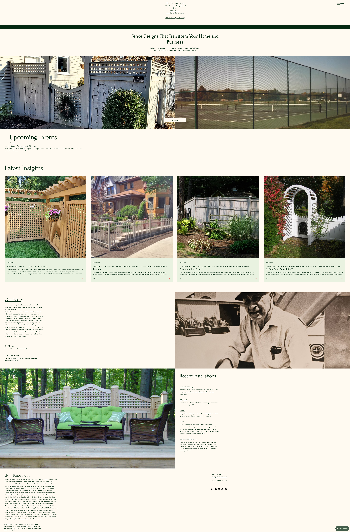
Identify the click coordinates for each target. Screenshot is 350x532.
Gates (182, 421)
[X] (222, 489)
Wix (14, 530)
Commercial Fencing (188, 439)
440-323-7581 (175, 10)
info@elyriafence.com (175, 13)
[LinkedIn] (212, 489)
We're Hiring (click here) (175, 18)
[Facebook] (215, 489)
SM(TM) (181, 3)
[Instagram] (219, 489)
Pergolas (183, 399)
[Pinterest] (226, 489)
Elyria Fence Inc (172, 3)
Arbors (182, 410)
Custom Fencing (186, 386)
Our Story (14, 299)
